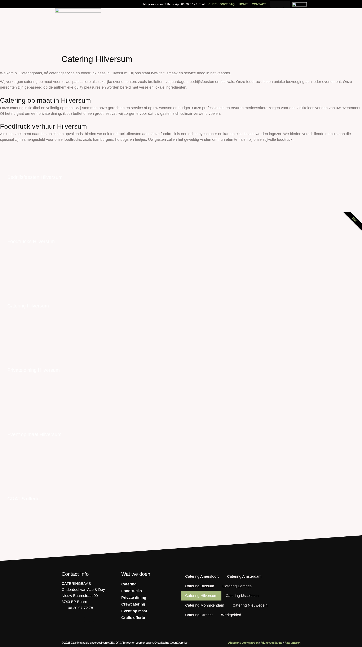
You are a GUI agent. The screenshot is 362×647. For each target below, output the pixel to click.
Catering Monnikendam (204, 605)
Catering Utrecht (199, 615)
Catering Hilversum (201, 596)
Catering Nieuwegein (250, 605)
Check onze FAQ (221, 4)
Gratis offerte (133, 618)
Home (243, 4)
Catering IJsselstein (242, 596)
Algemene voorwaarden (243, 642)
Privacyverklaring (271, 642)
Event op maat (134, 611)
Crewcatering (133, 604)
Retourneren (292, 642)
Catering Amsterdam (244, 576)
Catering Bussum (199, 586)
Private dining (133, 597)
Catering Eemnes (237, 586)
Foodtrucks (131, 591)
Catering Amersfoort (202, 576)
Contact (259, 4)
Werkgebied (231, 615)
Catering (129, 584)
